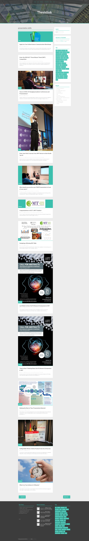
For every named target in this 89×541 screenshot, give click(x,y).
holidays (65, 59)
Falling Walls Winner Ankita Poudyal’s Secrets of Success (35, 448)
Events (51, 1)
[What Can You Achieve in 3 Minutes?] (35, 470)
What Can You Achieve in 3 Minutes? (29, 485)
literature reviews (58, 63)
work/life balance (57, 533)
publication (63, 68)
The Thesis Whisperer (60, 102)
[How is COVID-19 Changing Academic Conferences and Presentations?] (35, 80)
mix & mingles (64, 63)
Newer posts (66, 496)
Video (54, 1)
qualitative (67, 68)
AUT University (59, 91)
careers (61, 52)
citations (68, 52)
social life (60, 74)
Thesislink (44, 12)
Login (19, 519)
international (58, 61)
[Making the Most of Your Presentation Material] (35, 393)
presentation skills (58, 68)
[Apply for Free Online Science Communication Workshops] (35, 36)
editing (65, 57)
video (64, 531)
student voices (64, 74)
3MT (56, 50)
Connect (20, 88)
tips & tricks (65, 76)
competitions (57, 513)
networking (57, 65)
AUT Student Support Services (61, 90)
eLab (57, 94)
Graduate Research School (60, 59)
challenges (64, 52)
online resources (64, 65)
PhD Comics (58, 95)
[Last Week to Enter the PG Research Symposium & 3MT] (35, 278)
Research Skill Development (61, 96)
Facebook (61, 41)
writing (57, 79)
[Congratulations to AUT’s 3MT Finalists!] (35, 204)
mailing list (61, 40)
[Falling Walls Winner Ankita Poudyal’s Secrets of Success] (35, 433)
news (60, 65)
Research (41, 1)
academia (59, 50)
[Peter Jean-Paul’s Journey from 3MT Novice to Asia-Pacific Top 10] (35, 127)
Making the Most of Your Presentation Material (32, 408)
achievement (63, 50)
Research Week (66, 72)
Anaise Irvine (26, 46)
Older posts (23, 496)
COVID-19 (65, 513)
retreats (57, 74)
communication (64, 54)
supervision (57, 76)
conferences (61, 513)
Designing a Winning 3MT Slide (27, 243)
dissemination (58, 57)
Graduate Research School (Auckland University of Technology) (34, 61)
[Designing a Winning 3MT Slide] (35, 231)
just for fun (62, 61)
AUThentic (20, 183)
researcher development (59, 72)
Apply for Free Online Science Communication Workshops (35, 44)
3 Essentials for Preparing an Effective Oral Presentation (45, 516)
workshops (62, 533)
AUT (66, 50)
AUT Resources (46, 1)
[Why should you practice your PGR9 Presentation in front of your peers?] (35, 175)
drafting (62, 57)
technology (61, 76)
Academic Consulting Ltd (60, 88)
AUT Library (57, 52)
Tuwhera (58, 103)
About (38, 1)
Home (35, 1)
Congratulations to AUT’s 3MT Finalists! (30, 210)
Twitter (65, 41)
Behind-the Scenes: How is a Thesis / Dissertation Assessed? (46, 524)
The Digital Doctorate (60, 101)
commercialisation (58, 54)
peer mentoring (63, 522)
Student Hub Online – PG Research (62, 100)
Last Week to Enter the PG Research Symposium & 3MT (34, 306)
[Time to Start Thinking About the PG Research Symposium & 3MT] (35, 341)
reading (57, 70)
